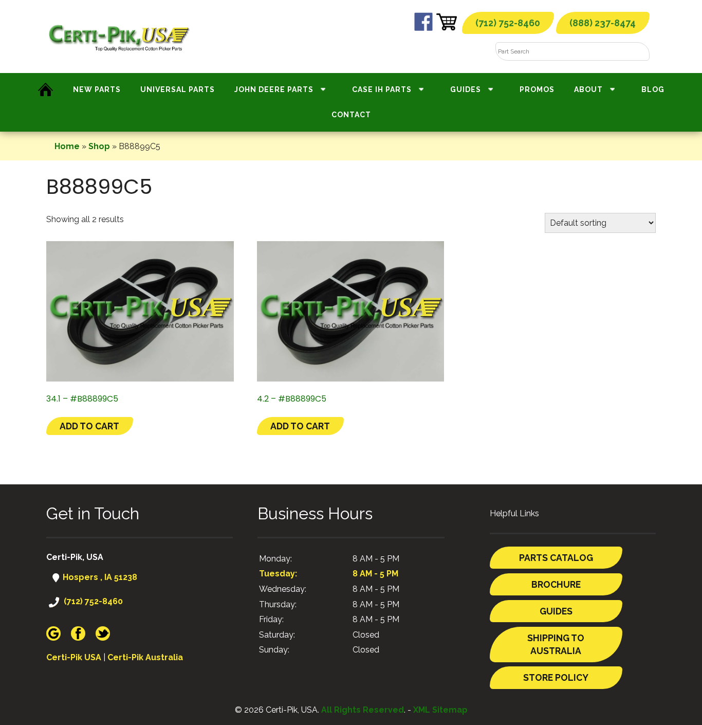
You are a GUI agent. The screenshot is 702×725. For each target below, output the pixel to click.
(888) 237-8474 (602, 22)
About (588, 89)
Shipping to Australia (555, 644)
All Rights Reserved (362, 710)
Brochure (556, 584)
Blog (652, 89)
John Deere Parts (273, 89)
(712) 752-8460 (507, 22)
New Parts (97, 89)
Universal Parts (177, 89)
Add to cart (89, 426)
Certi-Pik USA (73, 657)
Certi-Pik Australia (145, 657)
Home (67, 146)
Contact (351, 115)
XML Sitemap (440, 710)
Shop (99, 146)
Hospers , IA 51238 (99, 577)
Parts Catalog (556, 557)
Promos (537, 89)
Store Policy (555, 677)
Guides (465, 89)
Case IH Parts (382, 89)
